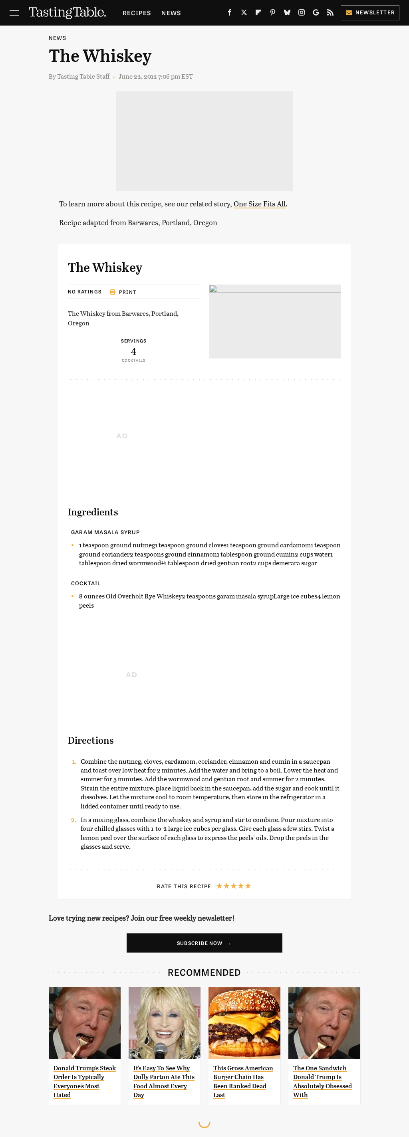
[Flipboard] (258, 14)
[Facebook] (230, 14)
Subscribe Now (200, 943)
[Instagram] (302, 14)
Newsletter (375, 12)
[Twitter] (244, 14)
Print (127, 291)
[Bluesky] (287, 14)
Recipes (137, 12)
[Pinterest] (273, 14)
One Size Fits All (260, 203)
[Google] (316, 14)
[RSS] (330, 14)
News (171, 12)
